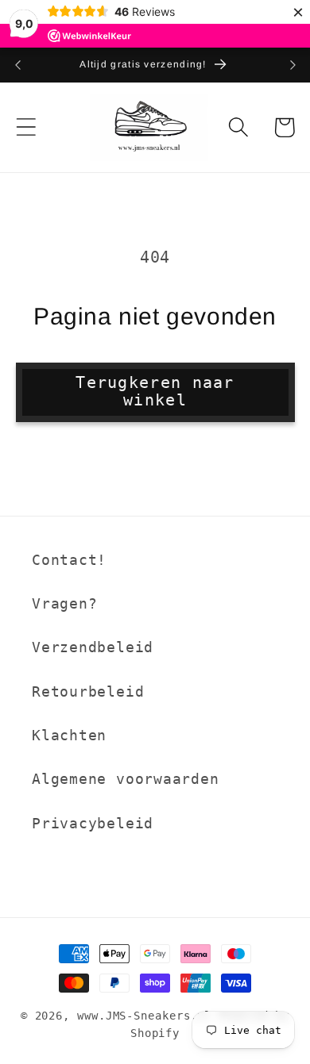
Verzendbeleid (92, 647)
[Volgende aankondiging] (292, 65)
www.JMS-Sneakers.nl (144, 1015)
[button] (25, 127)
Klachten (69, 735)
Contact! (69, 559)
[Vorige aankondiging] (17, 65)
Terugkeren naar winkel (155, 392)
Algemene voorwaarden (125, 778)
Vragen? (64, 603)
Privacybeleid (92, 823)
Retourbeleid (88, 691)
